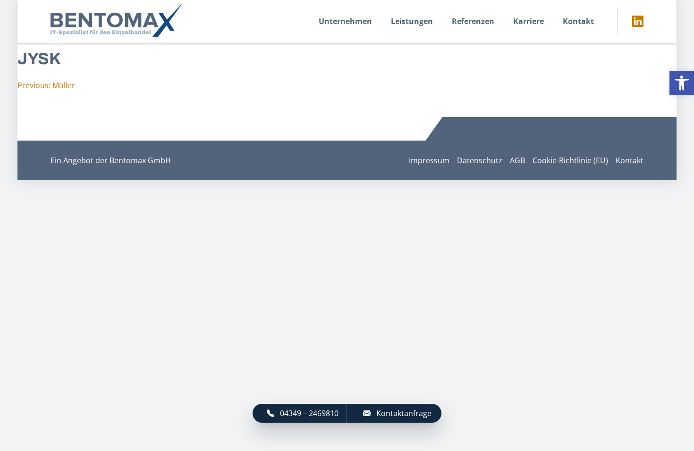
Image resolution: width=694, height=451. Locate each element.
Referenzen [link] (473, 21)
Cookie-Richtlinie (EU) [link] (570, 160)
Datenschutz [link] (479, 160)
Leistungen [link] (412, 21)
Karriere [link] (528, 21)
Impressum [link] (429, 160)
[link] (681, 83)
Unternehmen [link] (345, 21)
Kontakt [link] (578, 21)
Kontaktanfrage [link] (404, 413)
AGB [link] (517, 160)
